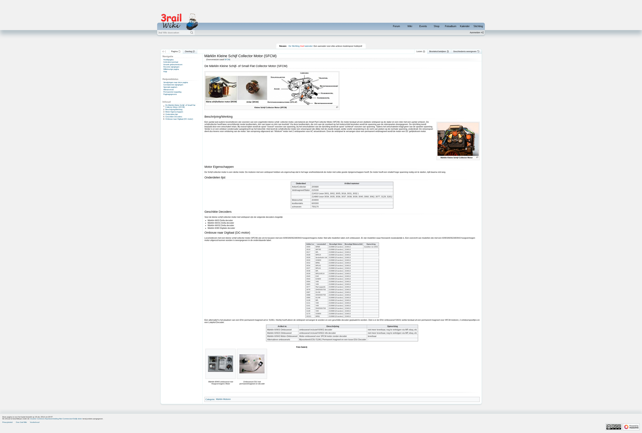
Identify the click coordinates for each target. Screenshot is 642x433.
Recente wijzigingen (171, 67)
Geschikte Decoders (173, 117)
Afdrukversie (168, 90)
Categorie (210, 399)
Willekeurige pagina (171, 69)
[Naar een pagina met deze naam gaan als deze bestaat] (191, 32)
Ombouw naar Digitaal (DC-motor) (179, 119)
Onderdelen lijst (171, 114)
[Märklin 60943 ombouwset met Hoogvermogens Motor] (220, 364)
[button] (164, 51)
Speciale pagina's (170, 87)
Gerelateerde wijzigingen (173, 85)
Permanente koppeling (172, 92)
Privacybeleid (7, 422)
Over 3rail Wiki (21, 422)
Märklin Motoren (223, 399)
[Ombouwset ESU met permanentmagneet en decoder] (251, 363)
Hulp (165, 72)
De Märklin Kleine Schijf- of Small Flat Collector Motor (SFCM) (180, 106)
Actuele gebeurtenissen (172, 65)
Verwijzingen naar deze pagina (175, 82)
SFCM (227, 59)
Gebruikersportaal (170, 62)
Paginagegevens (170, 94)
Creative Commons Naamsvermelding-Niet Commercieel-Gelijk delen (56, 419)
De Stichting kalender (301, 46)
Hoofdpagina (168, 60)
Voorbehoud (34, 422)
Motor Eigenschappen (174, 112)
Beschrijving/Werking (173, 109)
